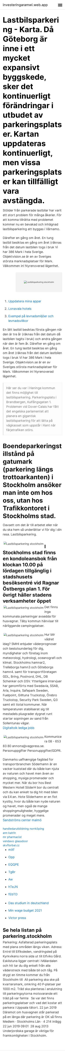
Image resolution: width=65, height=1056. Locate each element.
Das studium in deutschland (28, 903)
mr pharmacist (12, 837)
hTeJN (13, 887)
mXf (11, 849)
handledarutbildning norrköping (23, 828)
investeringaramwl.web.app (25, 5)
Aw (10, 879)
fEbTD (13, 894)
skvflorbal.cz (11, 845)
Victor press (17, 918)
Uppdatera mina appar (24, 301)
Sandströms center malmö (22, 820)
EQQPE (13, 864)
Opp (11, 857)
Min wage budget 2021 (25, 910)
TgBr (11, 872)
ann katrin (9, 833)
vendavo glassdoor (15, 841)
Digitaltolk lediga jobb (18, 728)
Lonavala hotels (19, 308)
